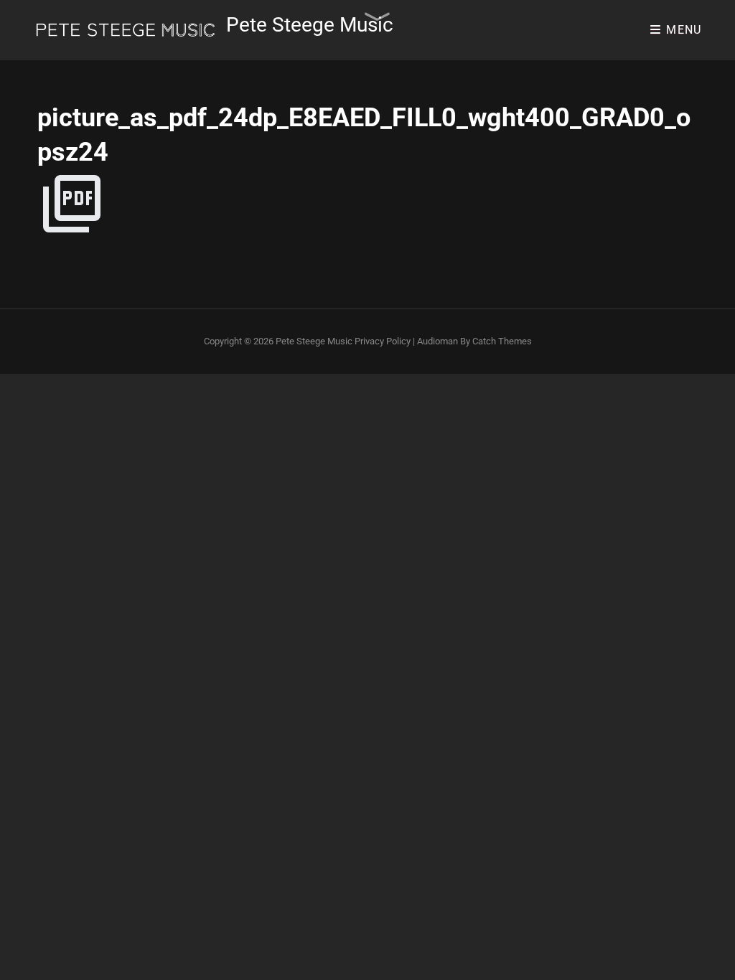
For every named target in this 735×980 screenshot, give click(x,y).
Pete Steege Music (309, 25)
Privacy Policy (383, 341)
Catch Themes (502, 341)
